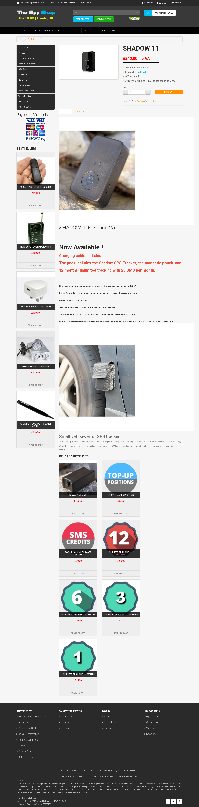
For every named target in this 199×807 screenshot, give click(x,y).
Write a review (150, 101)
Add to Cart (168, 92)
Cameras (21, 53)
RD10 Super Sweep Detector (35, 247)
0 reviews (140, 101)
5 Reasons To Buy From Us (32, 716)
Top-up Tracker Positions (120, 495)
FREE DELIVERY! (83, 19)
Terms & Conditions (28, 739)
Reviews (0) (79, 111)
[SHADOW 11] (89, 62)
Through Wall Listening (35, 366)
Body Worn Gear (24, 48)
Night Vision (23, 80)
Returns (65, 722)
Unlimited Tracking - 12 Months (121, 553)
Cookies (22, 745)
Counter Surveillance (26, 58)
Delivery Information (28, 734)
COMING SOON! (103, 19)
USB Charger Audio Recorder (36, 306)
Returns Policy (25, 757)
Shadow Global (78, 495)
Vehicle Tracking (24, 96)
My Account (152, 716)
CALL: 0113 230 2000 (109, 30)
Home (23, 30)
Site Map (65, 728)
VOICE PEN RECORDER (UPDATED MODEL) (36, 425)
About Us (48, 30)
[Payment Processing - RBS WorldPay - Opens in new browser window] (35, 139)
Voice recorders (24, 102)
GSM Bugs (22, 69)
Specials (108, 728)
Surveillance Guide (27, 728)
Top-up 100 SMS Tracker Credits (78, 553)
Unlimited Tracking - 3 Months (121, 614)
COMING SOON (24, 107)
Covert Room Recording (27, 64)
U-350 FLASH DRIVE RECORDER (35, 187)
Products (35, 30)
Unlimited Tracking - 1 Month (78, 674)
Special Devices (24, 85)
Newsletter (151, 734)
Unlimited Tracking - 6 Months (78, 614)
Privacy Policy (25, 751)
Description (65, 111)
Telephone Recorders (26, 91)
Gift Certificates (111, 722)
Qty (124, 87)
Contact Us (62, 30)
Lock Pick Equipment (26, 75)
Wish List (150, 728)
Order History (153, 722)
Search (75, 30)
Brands (107, 716)
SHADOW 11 (33, 39)
